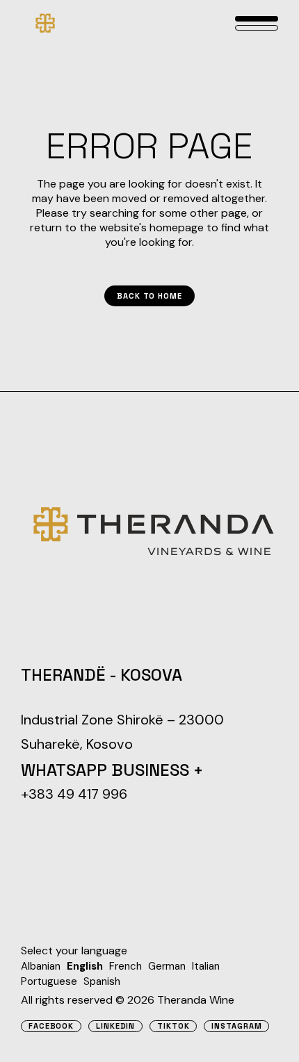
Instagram (236, 1026)
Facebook (51, 1026)
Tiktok (173, 1026)
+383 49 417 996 (74, 794)
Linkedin (115, 1026)
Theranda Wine (195, 1000)
